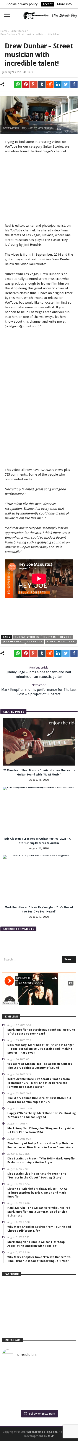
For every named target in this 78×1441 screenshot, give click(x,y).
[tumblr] (42, 84)
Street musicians (61, 641)
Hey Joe (65, 637)
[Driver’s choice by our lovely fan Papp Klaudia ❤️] (39, 1385)
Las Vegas (34, 641)
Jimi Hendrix (13, 641)
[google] (33, 84)
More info (64, 4)
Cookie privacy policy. (22, 4)
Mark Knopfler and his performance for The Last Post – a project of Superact (38, 689)
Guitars (49, 637)
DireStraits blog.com (42, 1431)
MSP (51, 1436)
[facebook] (74, 84)
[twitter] (66, 84)
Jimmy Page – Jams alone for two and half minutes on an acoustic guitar (39, 672)
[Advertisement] (41, 189)
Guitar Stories (18, 31)
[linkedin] (58, 84)
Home (3, 31)
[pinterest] (25, 84)
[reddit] (50, 84)
